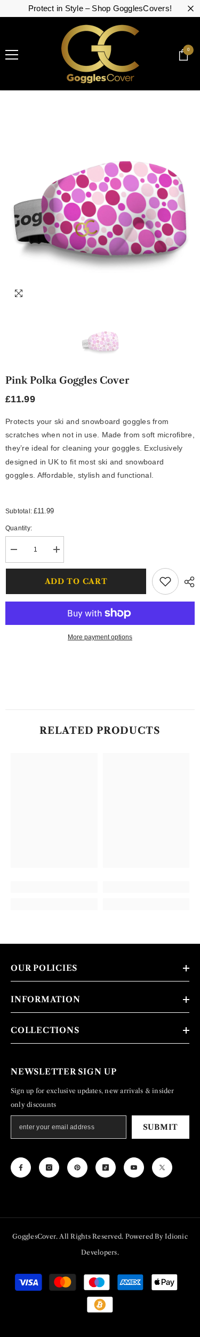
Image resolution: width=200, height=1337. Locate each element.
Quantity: (18, 528)
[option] (100, 211)
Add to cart (76, 581)
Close (191, 9)
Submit (160, 1127)
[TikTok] (105, 1167)
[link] (54, 887)
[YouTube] (134, 1167)
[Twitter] (162, 1167)
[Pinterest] (77, 1167)
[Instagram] (49, 1167)
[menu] (11, 54)
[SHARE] (187, 582)
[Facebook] (21, 1167)
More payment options (100, 637)
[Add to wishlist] (165, 581)
